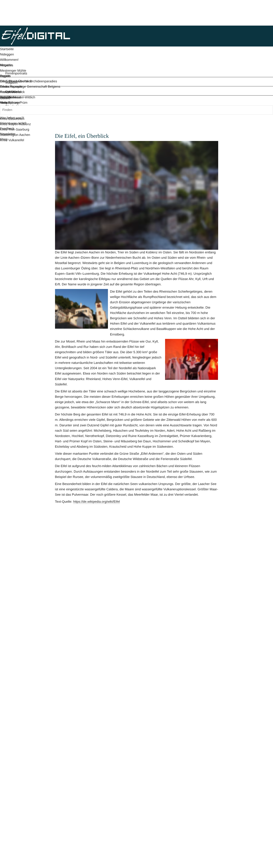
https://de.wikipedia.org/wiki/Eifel (96, 502)
